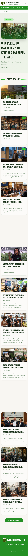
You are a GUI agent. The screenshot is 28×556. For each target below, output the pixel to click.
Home (6, 11)
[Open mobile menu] (25, 3)
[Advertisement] (14, 231)
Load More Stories (15, 520)
